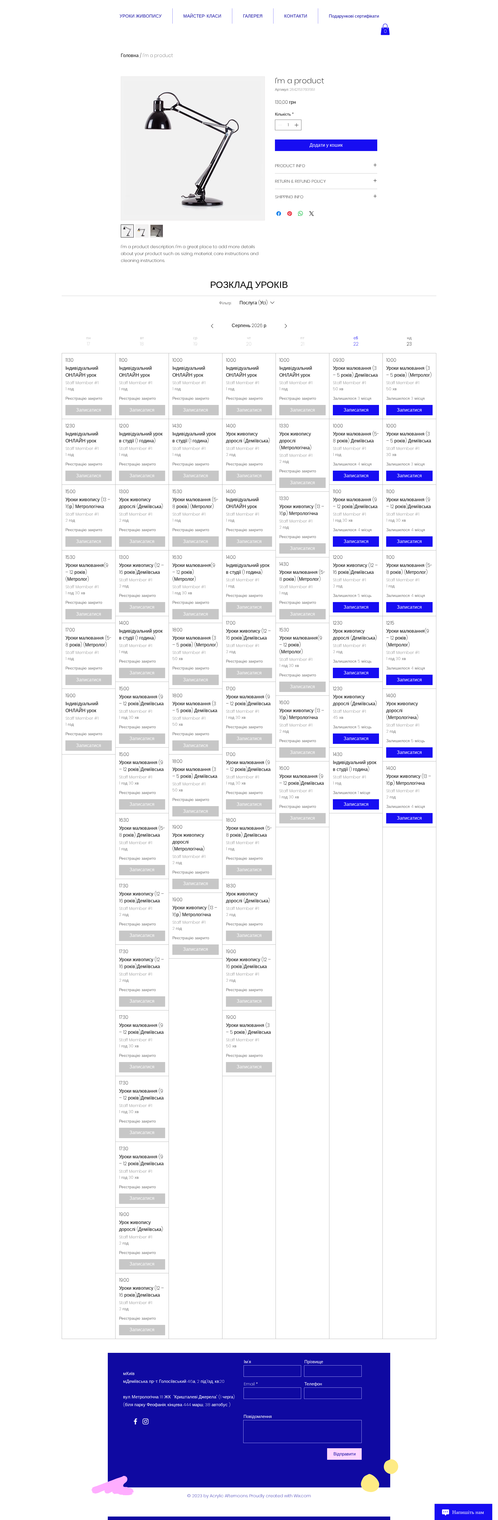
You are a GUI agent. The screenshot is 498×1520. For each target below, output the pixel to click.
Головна (130, 55)
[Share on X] (311, 213)
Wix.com (302, 1496)
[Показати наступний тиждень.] (285, 326)
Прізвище (313, 1361)
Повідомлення (258, 1416)
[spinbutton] (288, 125)
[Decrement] (279, 125)
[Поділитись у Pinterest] (289, 213)
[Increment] (297, 125)
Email (249, 1384)
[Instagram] (146, 1421)
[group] (88, 837)
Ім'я (247, 1361)
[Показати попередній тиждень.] (212, 326)
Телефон (313, 1384)
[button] (385, 29)
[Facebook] (135, 1421)
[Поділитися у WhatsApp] (300, 213)
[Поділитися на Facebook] (278, 213)
